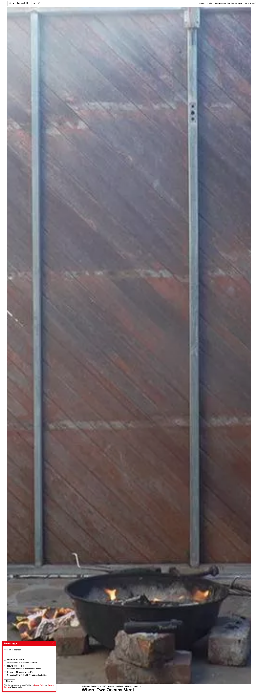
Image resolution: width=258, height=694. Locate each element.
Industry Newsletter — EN (27, 673)
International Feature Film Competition (124, 686)
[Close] (52, 643)
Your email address (12, 650)
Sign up (9, 681)
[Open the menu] (3, 3)
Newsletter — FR (24, 667)
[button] (68, 345)
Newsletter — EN (22, 660)
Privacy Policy (39, 685)
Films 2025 (101, 686)
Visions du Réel (88, 686)
